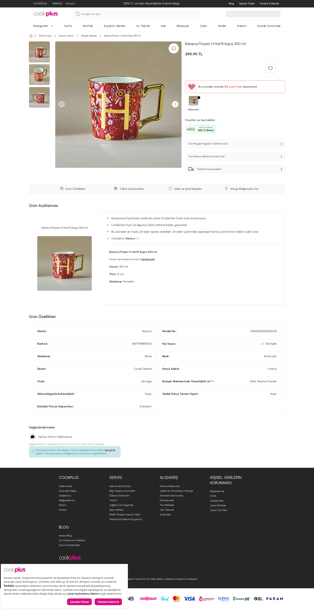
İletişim (63, 505)
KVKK (213, 496)
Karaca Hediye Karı (170, 486)
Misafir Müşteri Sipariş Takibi (124, 514)
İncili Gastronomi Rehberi (72, 540)
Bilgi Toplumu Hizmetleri (122, 490)
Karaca (62, 509)
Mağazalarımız (67, 500)
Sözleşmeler (217, 500)
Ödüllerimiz (65, 495)
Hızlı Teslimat (167, 509)
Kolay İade (165, 514)
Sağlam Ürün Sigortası (121, 505)
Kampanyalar (167, 500)
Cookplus (69, 477)
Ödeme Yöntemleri (119, 495)
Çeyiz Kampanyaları (69, 545)
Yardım (113, 500)
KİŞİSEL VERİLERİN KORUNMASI (225, 480)
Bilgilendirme (217, 491)
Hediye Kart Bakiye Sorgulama (125, 519)
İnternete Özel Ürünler (171, 495)
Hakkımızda (65, 486)
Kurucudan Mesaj (67, 490)
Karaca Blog (65, 535)
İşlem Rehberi (116, 509)
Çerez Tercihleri (218, 510)
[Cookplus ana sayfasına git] (70, 558)
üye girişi (109, 450)
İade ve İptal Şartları (120, 486)
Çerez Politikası (218, 505)
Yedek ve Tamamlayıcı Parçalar (176, 490)
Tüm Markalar (167, 505)
